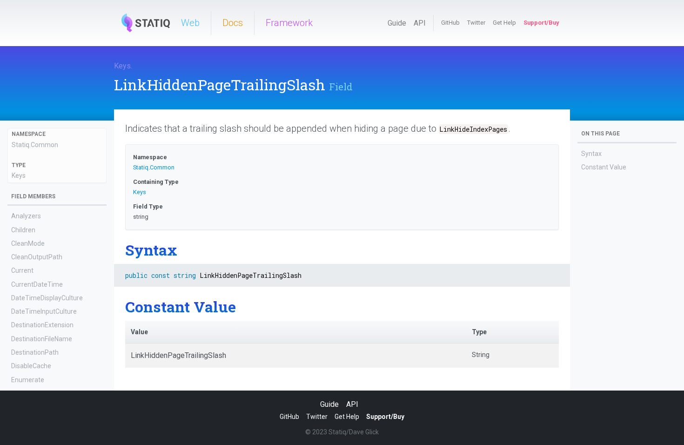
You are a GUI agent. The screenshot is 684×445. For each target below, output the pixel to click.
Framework (289, 22)
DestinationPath (35, 352)
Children (23, 230)
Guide (397, 23)
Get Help (504, 22)
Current (22, 270)
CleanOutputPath (36, 257)
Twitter (476, 22)
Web (190, 22)
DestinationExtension (42, 325)
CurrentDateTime (37, 284)
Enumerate (27, 380)
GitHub (450, 22)
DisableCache (31, 366)
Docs (232, 22)
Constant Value (603, 167)
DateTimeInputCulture (44, 311)
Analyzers (26, 216)
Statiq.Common (35, 144)
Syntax (591, 153)
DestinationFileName (41, 339)
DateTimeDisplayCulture (47, 298)
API (420, 23)
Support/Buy (541, 22)
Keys (122, 65)
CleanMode (28, 243)
